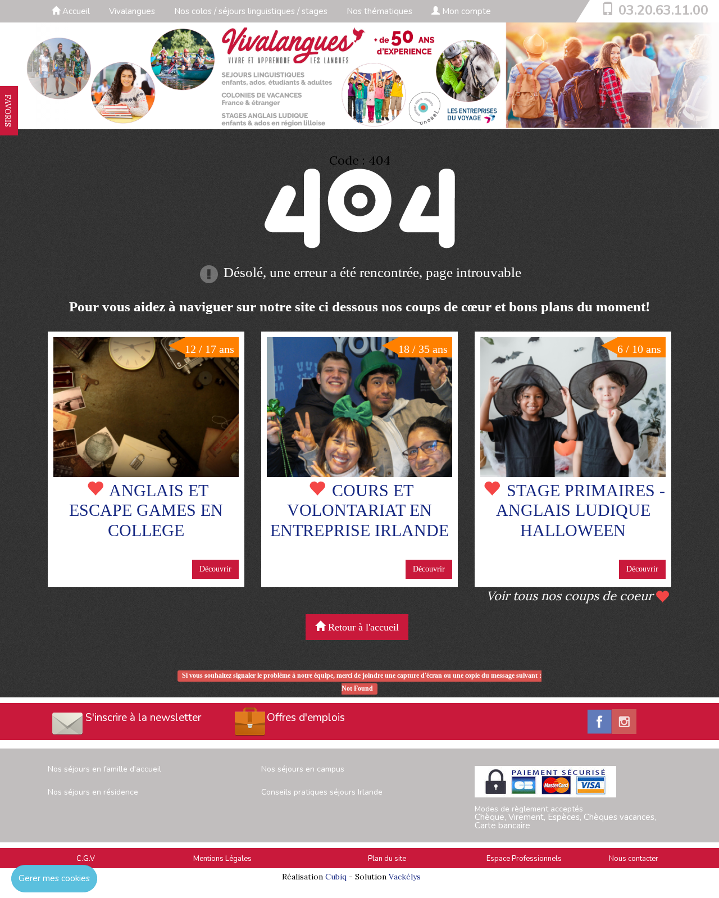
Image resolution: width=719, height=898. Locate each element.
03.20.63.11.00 (663, 10)
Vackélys (405, 877)
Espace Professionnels (524, 859)
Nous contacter (633, 859)
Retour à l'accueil (362, 627)
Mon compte (465, 11)
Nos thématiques (379, 11)
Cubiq (336, 877)
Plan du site (387, 859)
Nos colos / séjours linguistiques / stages (250, 11)
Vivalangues (132, 11)
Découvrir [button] (215, 569)
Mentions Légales (222, 859)
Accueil (75, 11)
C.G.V (85, 859)
